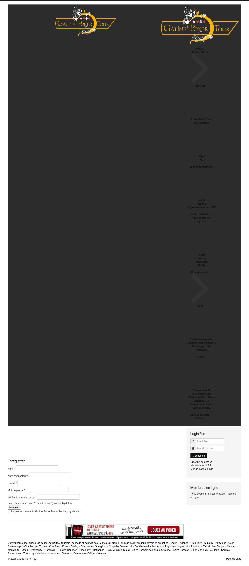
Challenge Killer (201, 346)
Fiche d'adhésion (200, 214)
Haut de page (233, 558)
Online (201, 356)
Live (200, 305)
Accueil (199, 48)
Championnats (200, 272)
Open (202, 156)
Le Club (200, 85)
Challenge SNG (201, 407)
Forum (200, 418)
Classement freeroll (201, 404)
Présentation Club (201, 119)
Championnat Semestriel (202, 342)
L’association (200, 52)
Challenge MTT (202, 400)
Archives (201, 349)
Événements (201, 122)
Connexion (199, 455)
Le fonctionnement (200, 166)
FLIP (202, 159)
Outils (201, 265)
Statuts (201, 203)
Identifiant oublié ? (200, 465)
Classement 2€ (201, 390)
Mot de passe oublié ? (202, 469)
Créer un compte (200, 462)
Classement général (201, 339)
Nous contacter (201, 217)
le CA (201, 200)
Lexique (201, 258)
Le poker (201, 221)
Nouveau (14, 507)
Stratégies (202, 261)
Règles (201, 254)
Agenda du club (199, 414)
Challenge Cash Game (201, 397)
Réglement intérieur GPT (202, 207)
